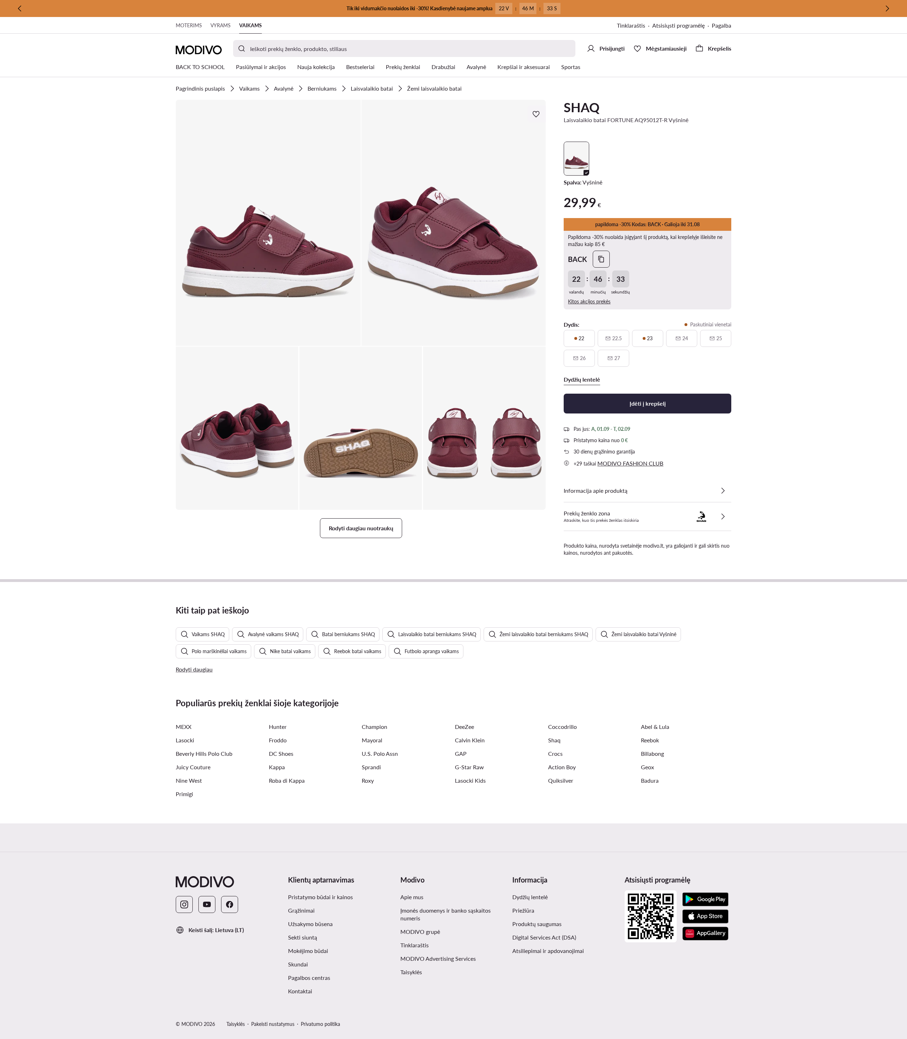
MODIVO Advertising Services (453, 958)
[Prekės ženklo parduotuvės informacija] (722, 516)
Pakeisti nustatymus (272, 1024)
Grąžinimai (301, 910)
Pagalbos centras (309, 977)
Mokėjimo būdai (308, 950)
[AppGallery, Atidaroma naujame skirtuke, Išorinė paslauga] (705, 933)
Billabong (652, 753)
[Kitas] (887, 8)
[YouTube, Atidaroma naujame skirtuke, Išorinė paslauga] (206, 904)
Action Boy (562, 767)
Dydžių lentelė (530, 897)
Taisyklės (445, 971)
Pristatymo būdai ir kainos (320, 897)
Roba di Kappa (287, 780)
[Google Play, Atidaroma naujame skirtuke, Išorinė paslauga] (705, 899)
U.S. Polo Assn (380, 753)
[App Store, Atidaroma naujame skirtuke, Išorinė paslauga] (705, 916)
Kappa (277, 767)
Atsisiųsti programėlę (682, 26)
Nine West (189, 780)
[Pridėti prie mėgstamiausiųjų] (537, 113)
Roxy (368, 780)
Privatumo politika (320, 1024)
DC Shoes (281, 753)
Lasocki (185, 740)
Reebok (650, 740)
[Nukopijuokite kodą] (601, 259)
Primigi (184, 793)
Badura (650, 780)
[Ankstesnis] (19, 8)
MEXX (183, 726)
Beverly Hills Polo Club (204, 753)
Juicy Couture (193, 767)
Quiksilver (560, 780)
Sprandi (371, 767)
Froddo (278, 740)
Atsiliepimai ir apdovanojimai (548, 950)
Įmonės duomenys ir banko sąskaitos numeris (445, 914)
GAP (461, 753)
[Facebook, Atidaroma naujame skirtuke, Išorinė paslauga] (229, 904)
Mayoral (372, 740)
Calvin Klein (470, 740)
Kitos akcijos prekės (589, 301)
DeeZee (464, 726)
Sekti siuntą (302, 937)
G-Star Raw (469, 767)
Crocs (555, 753)
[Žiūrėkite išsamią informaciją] (722, 490)
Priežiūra (523, 910)
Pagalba (721, 25)
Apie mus (411, 897)
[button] (268, 223)
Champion (374, 726)
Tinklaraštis (634, 26)
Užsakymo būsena (310, 923)
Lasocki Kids (470, 780)
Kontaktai (300, 991)
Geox (647, 767)
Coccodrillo (562, 726)
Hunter (278, 726)
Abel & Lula (655, 726)
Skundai (298, 964)
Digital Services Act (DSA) (544, 937)
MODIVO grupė (453, 931)
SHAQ (581, 107)
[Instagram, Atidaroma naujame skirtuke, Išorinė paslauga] (184, 904)
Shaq (554, 740)
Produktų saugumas (537, 923)
